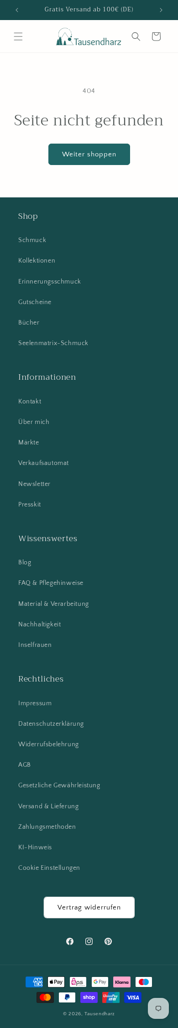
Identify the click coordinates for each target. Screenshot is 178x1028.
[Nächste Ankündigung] (161, 10)
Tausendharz (99, 1014)
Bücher (29, 322)
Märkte (28, 442)
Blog (24, 562)
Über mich (33, 422)
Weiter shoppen (89, 154)
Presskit (29, 504)
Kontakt (29, 401)
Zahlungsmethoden (47, 827)
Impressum (35, 703)
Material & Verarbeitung (53, 604)
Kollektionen (36, 260)
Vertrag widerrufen (89, 907)
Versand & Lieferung (48, 806)
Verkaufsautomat (43, 463)
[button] (18, 36)
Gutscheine (35, 302)
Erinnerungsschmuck (49, 281)
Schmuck (32, 240)
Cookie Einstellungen (49, 868)
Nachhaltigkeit (39, 624)
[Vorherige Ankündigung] (17, 10)
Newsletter (34, 484)
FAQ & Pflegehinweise (51, 583)
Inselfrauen (35, 645)
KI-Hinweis (35, 847)
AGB (24, 765)
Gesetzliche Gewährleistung (59, 785)
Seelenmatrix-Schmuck (53, 343)
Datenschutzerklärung (51, 724)
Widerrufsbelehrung (48, 744)
